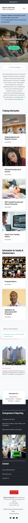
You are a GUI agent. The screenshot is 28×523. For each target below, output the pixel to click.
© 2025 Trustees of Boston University (13, 509)
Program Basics (14, 48)
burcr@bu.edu (19, 99)
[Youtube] (14, 518)
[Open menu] (24, 8)
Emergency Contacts (8, 419)
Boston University (14, 492)
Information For (13, 2)
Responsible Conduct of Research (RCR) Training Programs (14, 335)
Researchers (13, 397)
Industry (17, 401)
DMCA (13, 511)
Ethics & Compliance (15, 67)
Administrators (9, 399)
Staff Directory (6, 474)
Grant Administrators (8, 470)
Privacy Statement (14, 513)
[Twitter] (11, 518)
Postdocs (10, 401)
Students (18, 399)
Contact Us (5, 478)
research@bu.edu (14, 505)
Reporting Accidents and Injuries (12, 429)
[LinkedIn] (17, 518)
